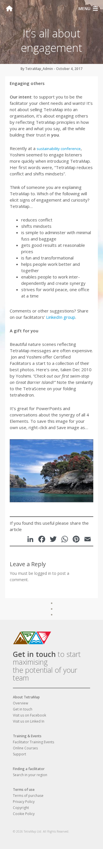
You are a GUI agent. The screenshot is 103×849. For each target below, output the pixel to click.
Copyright (21, 807)
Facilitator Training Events (33, 742)
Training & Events (27, 736)
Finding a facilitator (29, 768)
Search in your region (30, 774)
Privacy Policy (24, 801)
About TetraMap (26, 697)
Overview (20, 703)
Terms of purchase (28, 795)
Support (19, 754)
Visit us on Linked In (28, 721)
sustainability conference (59, 148)
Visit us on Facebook (29, 715)
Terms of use (24, 789)
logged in (42, 573)
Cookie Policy (24, 813)
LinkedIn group (60, 317)
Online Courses (25, 748)
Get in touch (34, 654)
